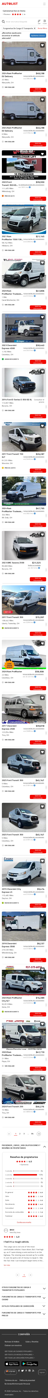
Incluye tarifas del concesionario (33, 76)
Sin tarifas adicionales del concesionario (31, 185)
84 (32, 1133)
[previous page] (9, 1134)
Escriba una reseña (24, 1222)
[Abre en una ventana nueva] (12, 1363)
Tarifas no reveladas (34, 565)
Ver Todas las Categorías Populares (20, 1358)
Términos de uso (11, 1380)
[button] (39, 21)
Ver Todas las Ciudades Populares (19, 1351)
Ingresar (42, 1372)
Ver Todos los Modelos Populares (19, 1354)
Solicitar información (38, 90)
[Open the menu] (44, 4)
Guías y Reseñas (32, 1341)
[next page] (39, 1134)
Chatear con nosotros (13, 1345)
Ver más (7, 1265)
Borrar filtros (42, 28)
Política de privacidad (27, 1380)
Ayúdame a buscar (38, 35)
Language (12, 1371)
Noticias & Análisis (12, 1341)
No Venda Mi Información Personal (17, 1383)
